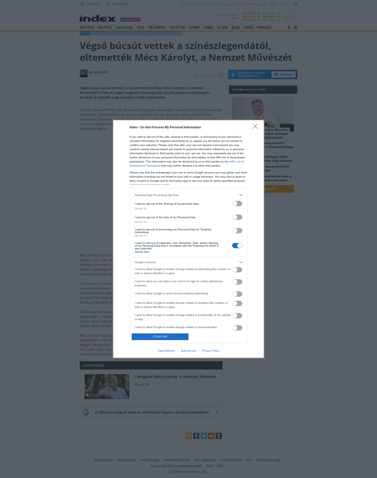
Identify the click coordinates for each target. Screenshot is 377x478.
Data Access (188, 350)
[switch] (237, 203)
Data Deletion (166, 350)
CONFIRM (160, 336)
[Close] (256, 127)
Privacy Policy (210, 350)
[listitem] (188, 195)
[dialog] (188, 239)
